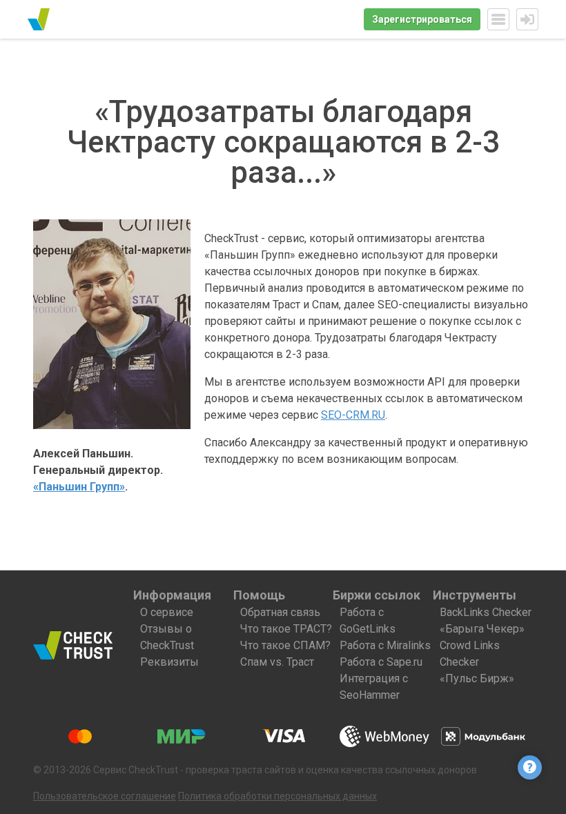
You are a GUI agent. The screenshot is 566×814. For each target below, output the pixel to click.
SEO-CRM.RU (353, 414)
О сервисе (166, 612)
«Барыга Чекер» (482, 628)
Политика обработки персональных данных (277, 796)
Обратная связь (280, 612)
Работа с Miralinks (385, 645)
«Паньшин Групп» (79, 486)
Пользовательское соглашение (104, 796)
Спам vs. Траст (277, 661)
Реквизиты (169, 661)
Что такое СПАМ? (285, 645)
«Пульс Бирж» (477, 678)
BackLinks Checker (485, 612)
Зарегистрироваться (422, 19)
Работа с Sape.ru (381, 661)
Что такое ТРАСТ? (286, 628)
